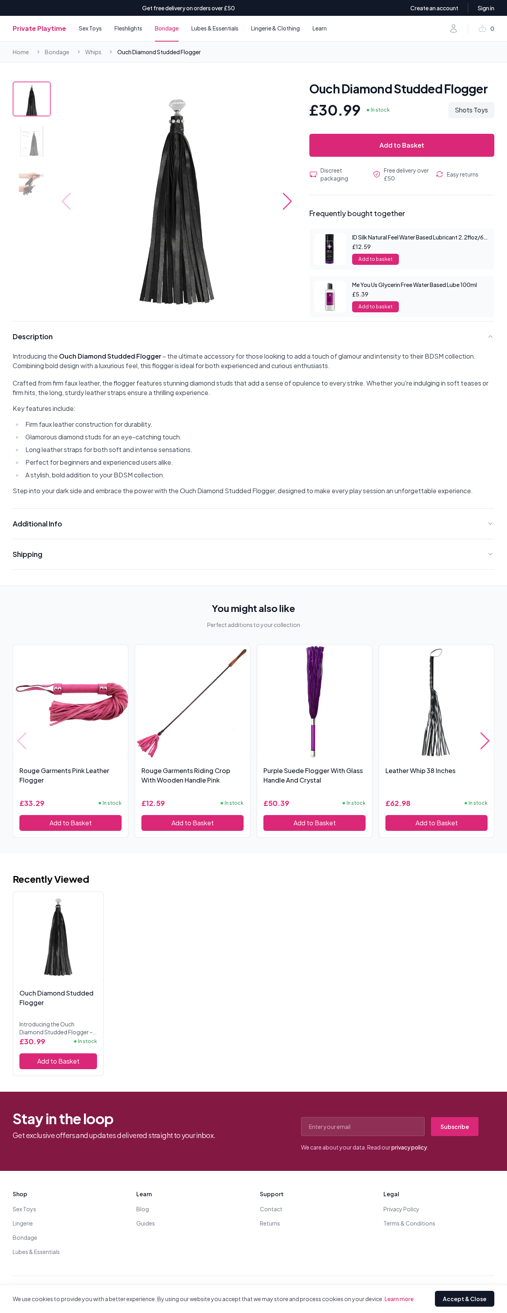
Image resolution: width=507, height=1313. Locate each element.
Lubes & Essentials (214, 28)
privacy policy (409, 1147)
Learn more (399, 1298)
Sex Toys (90, 28)
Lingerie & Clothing (275, 28)
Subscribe (454, 1126)
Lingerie (23, 1223)
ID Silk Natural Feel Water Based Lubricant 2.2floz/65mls (424, 237)
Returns (270, 1223)
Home (21, 51)
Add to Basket (401, 145)
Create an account (434, 7)
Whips (93, 51)
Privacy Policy (401, 1208)
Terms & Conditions (409, 1223)
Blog (142, 1208)
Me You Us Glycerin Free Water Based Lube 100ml (414, 284)
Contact (271, 1208)
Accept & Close (464, 1298)
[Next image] (287, 201)
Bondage (167, 28)
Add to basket (375, 259)
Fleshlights (128, 28)
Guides (145, 1223)
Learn (320, 28)
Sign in (486, 7)
